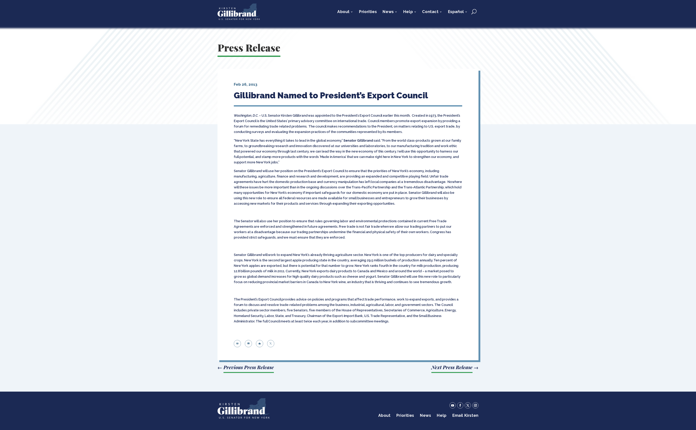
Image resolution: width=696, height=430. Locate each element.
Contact (430, 12)
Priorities (368, 12)
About (343, 12)
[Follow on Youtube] (453, 405)
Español (456, 12)
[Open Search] (474, 11)
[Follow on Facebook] (460, 405)
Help (408, 12)
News (388, 12)
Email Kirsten (465, 416)
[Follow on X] (468, 405)
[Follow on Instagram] (475, 405)
